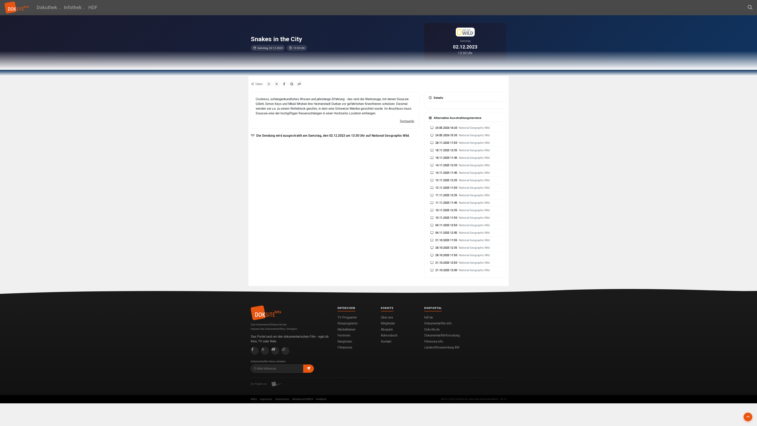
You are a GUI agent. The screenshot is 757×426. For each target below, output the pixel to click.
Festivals (343, 335)
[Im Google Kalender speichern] (292, 84)
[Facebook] (284, 84)
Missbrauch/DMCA (302, 399)
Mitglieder (388, 323)
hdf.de (428, 317)
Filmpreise (344, 347)
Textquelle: (407, 121)
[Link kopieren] (299, 84)
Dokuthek (47, 7)
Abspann (387, 329)
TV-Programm (347, 317)
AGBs (254, 399)
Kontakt (386, 341)
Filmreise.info (433, 341)
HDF (92, 7)
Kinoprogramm (347, 323)
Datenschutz (282, 399)
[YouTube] (275, 351)
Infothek (73, 7)
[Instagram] (285, 351)
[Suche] (750, 7)
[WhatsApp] (269, 84)
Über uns (387, 317)
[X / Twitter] (276, 84)
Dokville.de (432, 329)
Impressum (266, 399)
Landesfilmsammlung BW (441, 347)
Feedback (321, 399)
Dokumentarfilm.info (438, 323)
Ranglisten (344, 341)
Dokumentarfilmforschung (442, 335)
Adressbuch (389, 335)
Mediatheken (346, 329)
